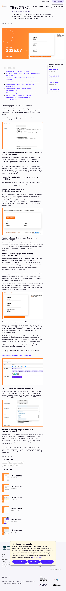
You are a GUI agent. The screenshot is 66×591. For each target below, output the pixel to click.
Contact (47, 6)
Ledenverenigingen (6, 559)
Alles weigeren (47, 562)
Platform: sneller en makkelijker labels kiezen (18, 95)
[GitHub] (9, 577)
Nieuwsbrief (53, 559)
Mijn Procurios (58, 1)
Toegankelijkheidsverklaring (9, 583)
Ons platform (13, 6)
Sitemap (20, 583)
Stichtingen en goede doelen (9, 562)
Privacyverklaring (20, 581)
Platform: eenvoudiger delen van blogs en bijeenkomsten (21, 93)
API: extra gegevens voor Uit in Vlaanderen (17, 71)
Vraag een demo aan (58, 6)
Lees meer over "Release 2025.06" (57, 70)
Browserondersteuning (55, 569)
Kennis (28, 6)
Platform (17, 465)
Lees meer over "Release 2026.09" (57, 90)
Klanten (3, 554)
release (4, 462)
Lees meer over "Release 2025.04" (57, 83)
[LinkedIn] (3, 577)
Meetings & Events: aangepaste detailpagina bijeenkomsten (22, 82)
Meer (51, 554)
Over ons (52, 557)
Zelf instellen (33, 562)
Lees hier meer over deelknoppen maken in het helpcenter (16, 355)
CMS (15, 462)
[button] (3, 23)
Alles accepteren (19, 562)
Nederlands (47, 1)
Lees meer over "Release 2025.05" (57, 77)
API (10, 462)
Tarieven (41, 6)
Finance (21, 462)
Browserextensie (54, 566)
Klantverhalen (5, 557)
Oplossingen (22, 6)
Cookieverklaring (30, 581)
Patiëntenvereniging (7, 564)
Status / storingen (54, 562)
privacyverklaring (37, 557)
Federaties (4, 566)
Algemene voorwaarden (8, 581)
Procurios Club (37, 566)
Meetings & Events (7, 465)
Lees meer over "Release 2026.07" (22, 531)
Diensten (35, 6)
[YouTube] (6, 577)
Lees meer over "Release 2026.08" (22, 520)
